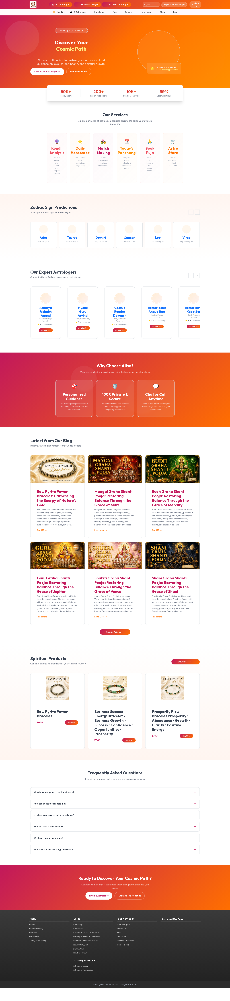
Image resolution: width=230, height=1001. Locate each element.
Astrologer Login (80, 966)
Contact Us (78, 928)
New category (123, 924)
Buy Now (71, 722)
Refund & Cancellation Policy (85, 940)
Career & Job (123, 945)
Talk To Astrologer (88, 4)
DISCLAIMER (78, 949)
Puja (114, 12)
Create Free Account (129, 895)
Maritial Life (122, 928)
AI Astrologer (63, 4)
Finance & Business (125, 940)
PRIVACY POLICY (80, 945)
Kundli (32, 924)
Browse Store (184, 662)
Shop (162, 12)
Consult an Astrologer (45, 71)
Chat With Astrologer (118, 4)
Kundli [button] (60, 12)
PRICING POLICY (80, 953)
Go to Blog (78, 924)
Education (121, 937)
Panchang (99, 12)
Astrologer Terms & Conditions (86, 937)
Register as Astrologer (174, 4)
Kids (119, 932)
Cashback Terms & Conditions (86, 932)
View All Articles (113, 632)
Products (33, 932)
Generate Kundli (78, 71)
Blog (175, 12)
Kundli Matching (36, 928)
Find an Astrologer (99, 895)
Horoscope (146, 12)
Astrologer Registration (83, 970)
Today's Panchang (37, 940)
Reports (128, 12)
